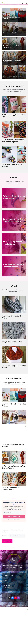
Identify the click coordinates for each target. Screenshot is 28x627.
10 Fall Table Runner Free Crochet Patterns (11, 489)
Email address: (6, 536)
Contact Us (6, 582)
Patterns (6, 577)
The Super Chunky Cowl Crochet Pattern (14, 367)
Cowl (5, 578)
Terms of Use (7, 587)
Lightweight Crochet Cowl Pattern (11, 317)
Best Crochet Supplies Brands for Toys (14, 116)
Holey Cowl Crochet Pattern (12, 342)
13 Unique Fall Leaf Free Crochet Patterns (14, 405)
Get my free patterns (14, 516)
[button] (22, 4)
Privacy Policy (7, 585)
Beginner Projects (8, 575)
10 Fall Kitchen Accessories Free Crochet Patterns (13, 467)
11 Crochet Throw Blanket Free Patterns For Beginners (13, 141)
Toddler (5, 580)
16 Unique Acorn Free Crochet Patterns (13, 446)
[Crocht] (2, 4)
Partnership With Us (8, 589)
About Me (6, 584)
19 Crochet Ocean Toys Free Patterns (12, 166)
